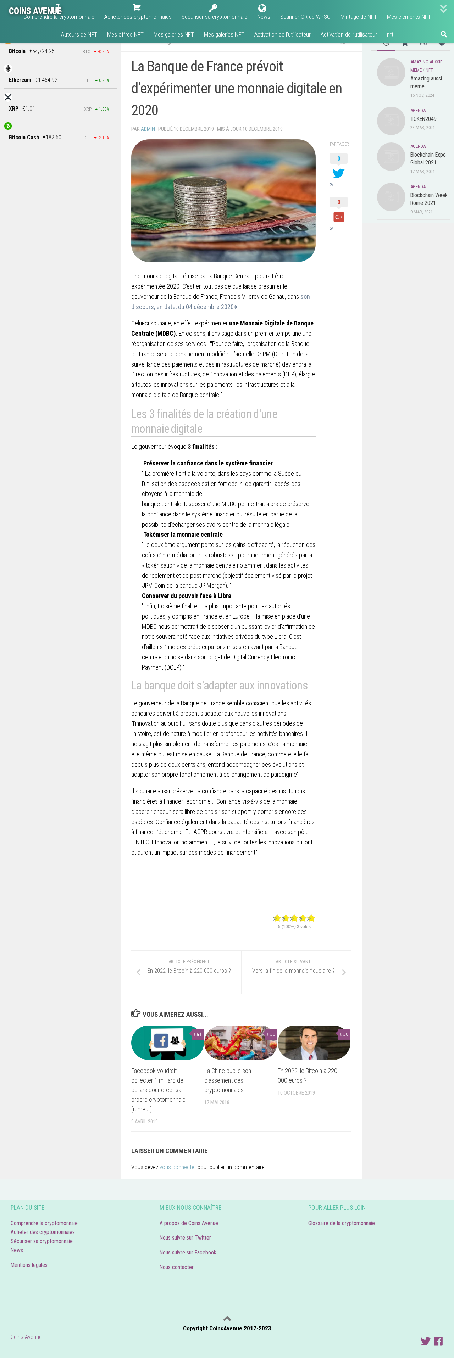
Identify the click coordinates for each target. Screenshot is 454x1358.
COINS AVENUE (35, 11)
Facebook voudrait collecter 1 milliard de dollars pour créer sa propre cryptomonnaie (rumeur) (158, 1090)
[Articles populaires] (404, 43)
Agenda (418, 110)
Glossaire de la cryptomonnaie (343, 1223)
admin (148, 129)
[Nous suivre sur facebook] (438, 1341)
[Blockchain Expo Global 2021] (391, 156)
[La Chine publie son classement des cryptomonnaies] (240, 1043)
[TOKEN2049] (391, 121)
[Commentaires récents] (423, 43)
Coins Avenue (26, 1337)
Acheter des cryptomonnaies (43, 1232)
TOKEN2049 (423, 119)
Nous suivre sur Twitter (185, 1237)
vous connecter (178, 1166)
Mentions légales (29, 1265)
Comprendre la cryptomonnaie (44, 1223)
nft (429, 70)
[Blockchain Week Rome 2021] (391, 197)
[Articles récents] (386, 43)
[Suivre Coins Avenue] (426, 1341)
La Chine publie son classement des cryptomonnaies (227, 1080)
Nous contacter (177, 1267)
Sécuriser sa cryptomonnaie (42, 1241)
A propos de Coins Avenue (189, 1223)
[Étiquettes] (441, 43)
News (17, 1250)
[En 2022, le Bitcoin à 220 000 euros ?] (314, 1043)
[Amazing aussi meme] (391, 72)
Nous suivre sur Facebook (188, 1252)
